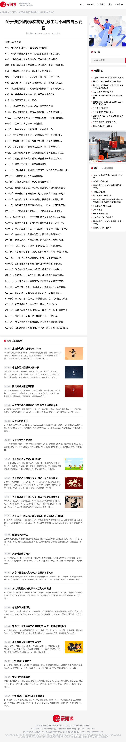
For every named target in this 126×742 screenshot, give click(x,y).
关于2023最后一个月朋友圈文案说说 (108, 77)
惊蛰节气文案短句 (21, 607)
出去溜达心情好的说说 (100, 737)
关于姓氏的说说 (20, 421)
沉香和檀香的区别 (100, 181)
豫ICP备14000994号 (86, 729)
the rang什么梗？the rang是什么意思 (107, 176)
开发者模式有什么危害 (102, 206)
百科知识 (119, 4)
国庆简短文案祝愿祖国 (23, 386)
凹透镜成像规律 (99, 191)
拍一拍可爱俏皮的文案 (27, 735)
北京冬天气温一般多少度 (103, 217)
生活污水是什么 (20, 534)
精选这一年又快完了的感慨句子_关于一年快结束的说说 (39, 626)
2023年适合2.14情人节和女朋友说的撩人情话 (108, 117)
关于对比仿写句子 (21, 553)
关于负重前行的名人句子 (103, 112)
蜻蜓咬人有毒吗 (41, 735)
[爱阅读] (8, 4)
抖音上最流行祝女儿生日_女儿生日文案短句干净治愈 (108, 103)
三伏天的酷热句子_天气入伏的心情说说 (31, 588)
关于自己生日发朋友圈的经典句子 (107, 81)
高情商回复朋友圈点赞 (12, 735)
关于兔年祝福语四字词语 (103, 91)
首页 (82, 4)
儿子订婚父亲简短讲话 (71, 737)
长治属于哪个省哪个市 (102, 195)
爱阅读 (4, 12)
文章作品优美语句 (21, 677)
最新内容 (98, 735)
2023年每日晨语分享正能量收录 (28, 696)
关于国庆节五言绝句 (22, 440)
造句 (110, 4)
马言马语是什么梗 (100, 213)
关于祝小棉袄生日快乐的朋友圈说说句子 (108, 96)
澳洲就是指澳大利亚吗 (102, 227)
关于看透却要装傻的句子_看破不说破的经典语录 (36, 497)
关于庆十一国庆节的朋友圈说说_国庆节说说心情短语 (38, 516)
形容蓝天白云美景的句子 (70, 735)
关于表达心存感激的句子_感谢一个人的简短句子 (36, 478)
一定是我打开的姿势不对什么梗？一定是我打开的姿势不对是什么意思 (108, 200)
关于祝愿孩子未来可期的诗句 (26, 459)
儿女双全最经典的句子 (25, 737)
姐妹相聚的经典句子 (40, 737)
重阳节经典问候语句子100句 (26, 348)
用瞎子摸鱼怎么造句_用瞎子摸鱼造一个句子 (108, 186)
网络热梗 (101, 4)
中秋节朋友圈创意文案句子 (25, 367)
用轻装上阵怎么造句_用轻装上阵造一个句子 (108, 222)
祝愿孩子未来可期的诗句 (55, 737)
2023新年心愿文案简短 (102, 126)
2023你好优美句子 (21, 661)
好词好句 (90, 4)
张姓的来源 (97, 209)
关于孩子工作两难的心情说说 (111, 735)
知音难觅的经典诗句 (86, 737)
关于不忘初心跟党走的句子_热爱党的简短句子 (35, 405)
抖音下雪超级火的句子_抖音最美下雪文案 (32, 572)
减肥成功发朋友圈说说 (54, 735)
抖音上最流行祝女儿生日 (87, 735)
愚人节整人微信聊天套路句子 (26, 642)
